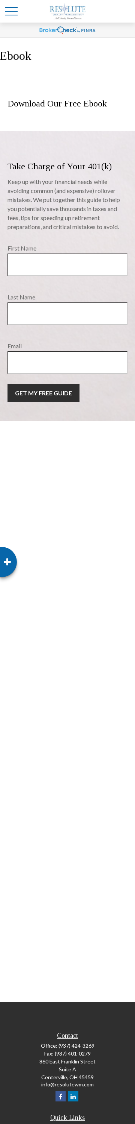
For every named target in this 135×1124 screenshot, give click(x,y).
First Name (22, 248)
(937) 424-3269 (76, 1045)
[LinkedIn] (73, 1096)
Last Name (21, 297)
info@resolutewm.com (67, 1084)
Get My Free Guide (43, 392)
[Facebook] (61, 1096)
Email (15, 345)
